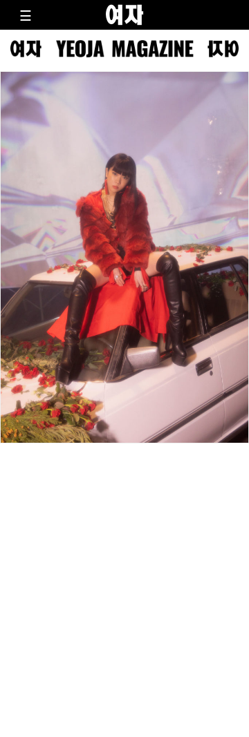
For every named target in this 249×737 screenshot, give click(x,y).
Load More (124, 478)
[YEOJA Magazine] (124, 48)
